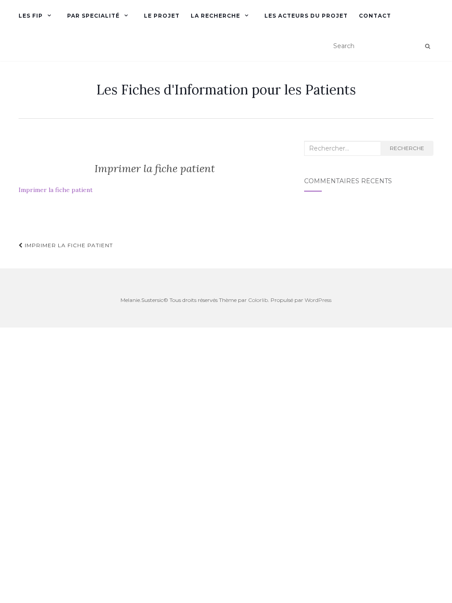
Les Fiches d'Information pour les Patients (226, 89)
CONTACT (375, 15)
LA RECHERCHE (215, 15)
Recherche (407, 148)
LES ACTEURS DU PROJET (306, 15)
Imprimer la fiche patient (56, 190)
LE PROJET (162, 15)
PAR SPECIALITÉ (93, 15)
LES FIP (31, 15)
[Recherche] (427, 46)
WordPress (318, 300)
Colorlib (258, 300)
